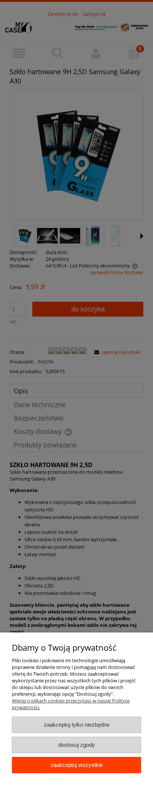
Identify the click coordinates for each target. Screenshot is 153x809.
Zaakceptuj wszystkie (77, 765)
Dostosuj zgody (76, 745)
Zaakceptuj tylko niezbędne (77, 724)
